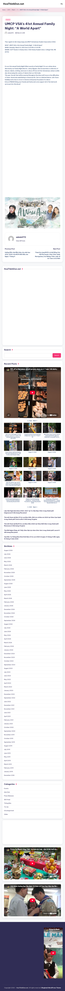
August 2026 (8, 550)
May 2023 (7, 679)
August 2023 (8, 668)
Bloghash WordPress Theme (51, 988)
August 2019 (8, 746)
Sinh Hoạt (7, 799)
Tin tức (6, 807)
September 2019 (9, 742)
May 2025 (7, 591)
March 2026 (8, 565)
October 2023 (8, 661)
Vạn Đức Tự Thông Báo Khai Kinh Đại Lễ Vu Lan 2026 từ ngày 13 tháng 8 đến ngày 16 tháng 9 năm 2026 (32, 538)
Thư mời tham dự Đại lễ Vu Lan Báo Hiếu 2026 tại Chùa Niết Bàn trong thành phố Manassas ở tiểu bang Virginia (31, 525)
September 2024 (9, 620)
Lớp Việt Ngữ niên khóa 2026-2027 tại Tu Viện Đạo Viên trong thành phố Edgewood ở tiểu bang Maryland (29, 512)
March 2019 (8, 764)
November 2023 (9, 657)
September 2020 (9, 731)
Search (7, 350)
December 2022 (9, 694)
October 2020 (9, 727)
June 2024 (7, 631)
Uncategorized (9, 810)
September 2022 (9, 698)
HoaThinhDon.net (13, 3)
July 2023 (7, 672)
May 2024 (7, 635)
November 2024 (9, 613)
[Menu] (62, 3)
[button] (20, 241)
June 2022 (7, 701)
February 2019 (8, 768)
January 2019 (8, 771)
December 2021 (9, 705)
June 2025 (7, 587)
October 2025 (8, 576)
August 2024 (8, 624)
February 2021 (8, 720)
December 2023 (9, 653)
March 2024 (8, 642)
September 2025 (9, 580)
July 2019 (7, 749)
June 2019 (7, 753)
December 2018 (9, 775)
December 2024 (9, 609)
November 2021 (9, 709)
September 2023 (9, 665)
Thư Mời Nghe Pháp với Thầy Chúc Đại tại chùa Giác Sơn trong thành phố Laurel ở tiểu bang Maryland (32, 531)
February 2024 (9, 646)
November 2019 (9, 735)
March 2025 (8, 598)
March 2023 (8, 687)
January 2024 (8, 650)
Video (6, 814)
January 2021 (8, 724)
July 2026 (7, 554)
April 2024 (7, 639)
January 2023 (8, 690)
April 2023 (7, 683)
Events (8, 19)
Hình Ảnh (7, 792)
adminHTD (21, 237)
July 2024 (7, 628)
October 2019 (8, 738)
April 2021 (7, 716)
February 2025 (9, 602)
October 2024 (8, 617)
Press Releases (9, 796)
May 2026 (7, 561)
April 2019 (7, 760)
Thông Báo (7, 803)
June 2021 (7, 712)
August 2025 (8, 583)
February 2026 (9, 569)
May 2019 (7, 757)
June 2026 (7, 558)
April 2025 (7, 595)
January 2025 (8, 606)
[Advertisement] (23, 61)
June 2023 (7, 676)
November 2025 (9, 572)
